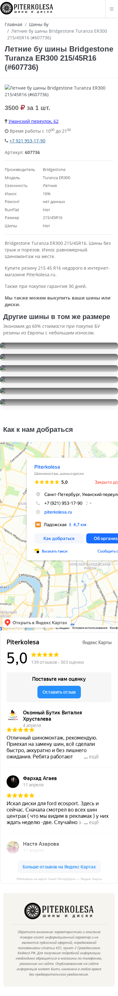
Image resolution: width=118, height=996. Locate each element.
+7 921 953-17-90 (27, 141)
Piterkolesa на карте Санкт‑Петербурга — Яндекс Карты (59, 879)
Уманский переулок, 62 (33, 121)
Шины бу (38, 24)
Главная (13, 24)
